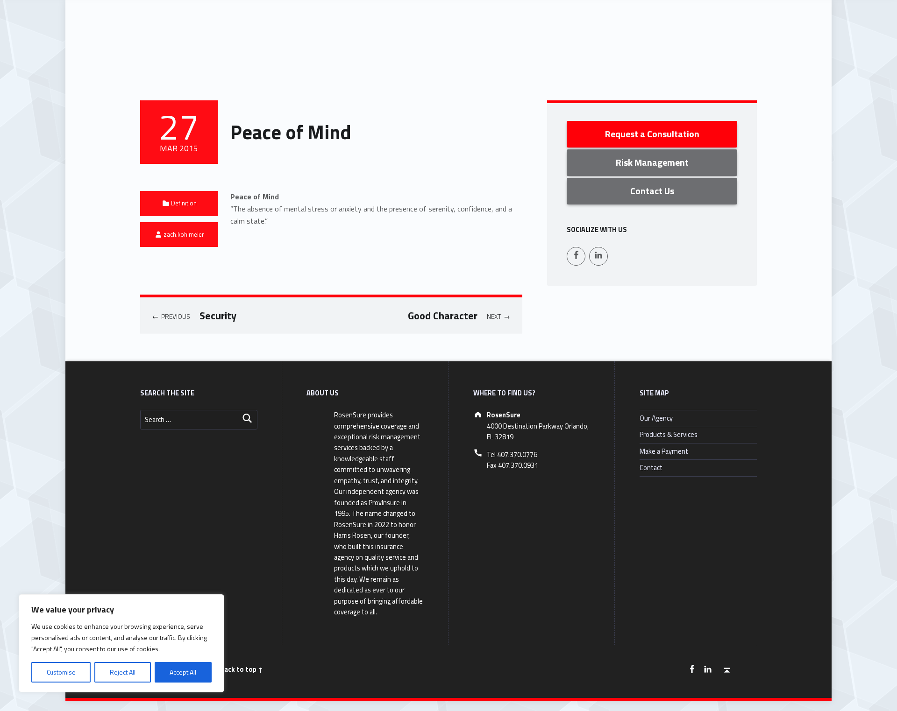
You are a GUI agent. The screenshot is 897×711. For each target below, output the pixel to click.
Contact (651, 468)
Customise (61, 672)
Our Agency (656, 418)
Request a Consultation (652, 134)
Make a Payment (664, 451)
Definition (184, 203)
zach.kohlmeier (184, 234)
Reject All (122, 672)
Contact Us (652, 190)
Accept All (183, 672)
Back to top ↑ (241, 669)
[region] (121, 643)
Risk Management (652, 162)
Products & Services (669, 434)
